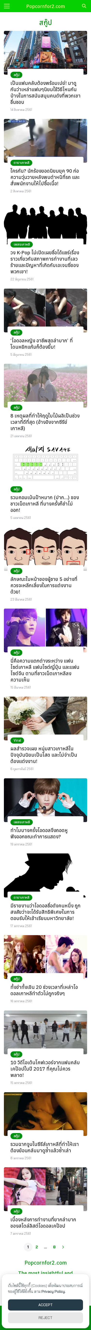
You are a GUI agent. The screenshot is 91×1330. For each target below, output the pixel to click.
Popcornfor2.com (45, 6)
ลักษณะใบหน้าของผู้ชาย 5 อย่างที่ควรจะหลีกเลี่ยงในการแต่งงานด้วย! (43, 585)
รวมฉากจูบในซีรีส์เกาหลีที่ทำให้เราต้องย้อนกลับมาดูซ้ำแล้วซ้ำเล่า (44, 1147)
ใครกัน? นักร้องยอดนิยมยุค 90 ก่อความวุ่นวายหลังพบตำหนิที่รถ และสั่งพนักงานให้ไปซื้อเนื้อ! (45, 177)
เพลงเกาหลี (22, 244)
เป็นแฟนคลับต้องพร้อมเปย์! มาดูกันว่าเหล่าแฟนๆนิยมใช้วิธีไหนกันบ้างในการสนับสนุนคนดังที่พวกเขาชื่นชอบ (45, 92)
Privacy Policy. (53, 1291)
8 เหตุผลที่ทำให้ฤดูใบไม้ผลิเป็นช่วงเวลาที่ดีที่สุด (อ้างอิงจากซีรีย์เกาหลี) (45, 422)
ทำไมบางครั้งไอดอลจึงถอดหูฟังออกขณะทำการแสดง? (39, 833)
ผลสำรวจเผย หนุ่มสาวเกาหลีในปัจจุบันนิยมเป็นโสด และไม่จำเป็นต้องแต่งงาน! (43, 754)
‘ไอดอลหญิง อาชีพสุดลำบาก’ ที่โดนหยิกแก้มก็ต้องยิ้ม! (41, 343)
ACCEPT (45, 1305)
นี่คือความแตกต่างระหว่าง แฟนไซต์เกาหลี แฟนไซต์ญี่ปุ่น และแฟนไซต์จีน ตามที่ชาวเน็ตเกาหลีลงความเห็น (44, 670)
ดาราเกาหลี (21, 162)
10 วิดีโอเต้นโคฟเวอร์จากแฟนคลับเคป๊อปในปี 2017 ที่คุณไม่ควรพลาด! (45, 1068)
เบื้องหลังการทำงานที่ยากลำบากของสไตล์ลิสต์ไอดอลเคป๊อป (43, 1222)
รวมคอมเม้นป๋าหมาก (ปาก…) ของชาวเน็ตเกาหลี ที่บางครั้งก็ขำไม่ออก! (44, 503)
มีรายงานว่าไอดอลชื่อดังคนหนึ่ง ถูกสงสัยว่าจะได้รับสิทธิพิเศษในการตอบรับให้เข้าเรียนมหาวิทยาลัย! (45, 912)
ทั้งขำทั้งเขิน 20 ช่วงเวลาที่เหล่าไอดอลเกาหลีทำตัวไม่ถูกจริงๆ (44, 990)
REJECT (45, 1317)
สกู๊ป (16, 75)
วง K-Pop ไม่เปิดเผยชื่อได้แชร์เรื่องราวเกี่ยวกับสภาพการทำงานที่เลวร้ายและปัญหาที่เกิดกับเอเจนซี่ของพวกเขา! (44, 262)
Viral (17, 740)
